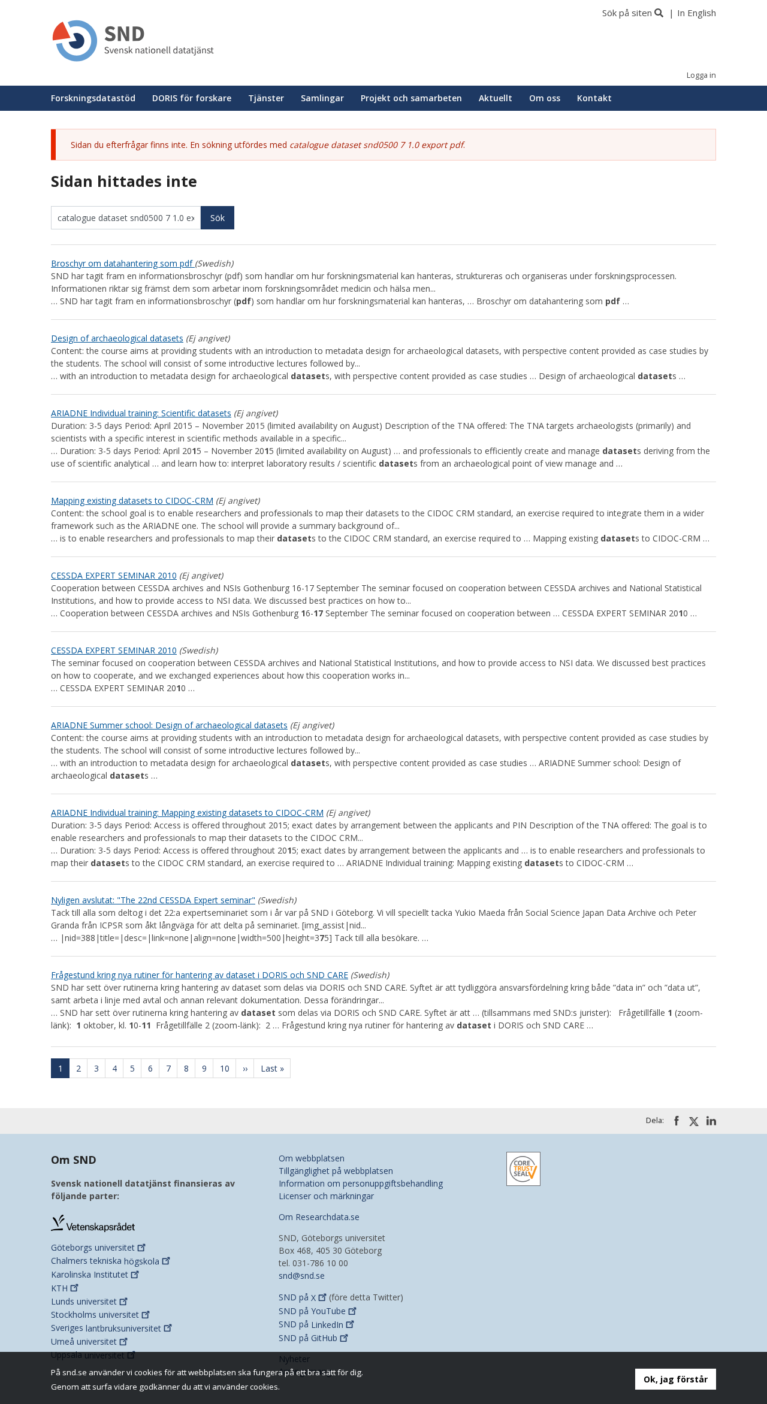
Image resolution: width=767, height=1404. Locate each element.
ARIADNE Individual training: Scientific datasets (141, 413)
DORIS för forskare (191, 98)
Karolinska (89, 1274)
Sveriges (106, 1328)
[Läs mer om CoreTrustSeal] (523, 1168)
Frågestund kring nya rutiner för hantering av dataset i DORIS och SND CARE (199, 975)
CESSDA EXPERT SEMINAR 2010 (114, 575)
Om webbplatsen (312, 1158)
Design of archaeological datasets (117, 338)
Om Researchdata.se (319, 1217)
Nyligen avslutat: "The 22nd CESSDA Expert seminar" (153, 900)
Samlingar (322, 98)
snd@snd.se (302, 1275)
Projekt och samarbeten (411, 98)
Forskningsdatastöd (93, 98)
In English (696, 13)
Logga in (701, 75)
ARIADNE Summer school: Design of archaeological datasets (169, 725)
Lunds (84, 1301)
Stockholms (95, 1314)
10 (228, 1068)
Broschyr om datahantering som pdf (123, 263)
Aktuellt (495, 98)
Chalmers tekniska (105, 1261)
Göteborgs (93, 1247)
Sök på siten (627, 13)
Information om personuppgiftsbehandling (361, 1183)
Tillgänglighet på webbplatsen (336, 1170)
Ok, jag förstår (676, 1379)
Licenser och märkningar (326, 1196)
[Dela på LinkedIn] (711, 1120)
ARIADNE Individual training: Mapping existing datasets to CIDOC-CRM (187, 812)
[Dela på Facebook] (676, 1120)
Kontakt (594, 98)
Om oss (544, 98)
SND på (297, 1297)
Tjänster (266, 98)
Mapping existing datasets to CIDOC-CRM (132, 500)
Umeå (84, 1341)
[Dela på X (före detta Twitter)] (694, 1121)
